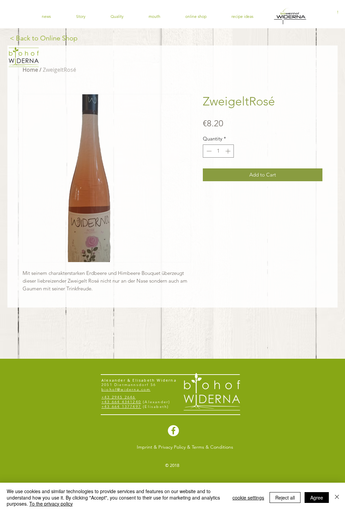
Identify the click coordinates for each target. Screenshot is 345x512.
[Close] (337, 497)
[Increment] (228, 151)
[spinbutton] (218, 151)
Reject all (285, 497)
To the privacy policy (51, 503)
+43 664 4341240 (121, 401)
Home (30, 69)
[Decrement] (208, 151)
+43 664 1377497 (121, 406)
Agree (316, 497)
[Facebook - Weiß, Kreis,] (173, 430)
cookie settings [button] (248, 497)
